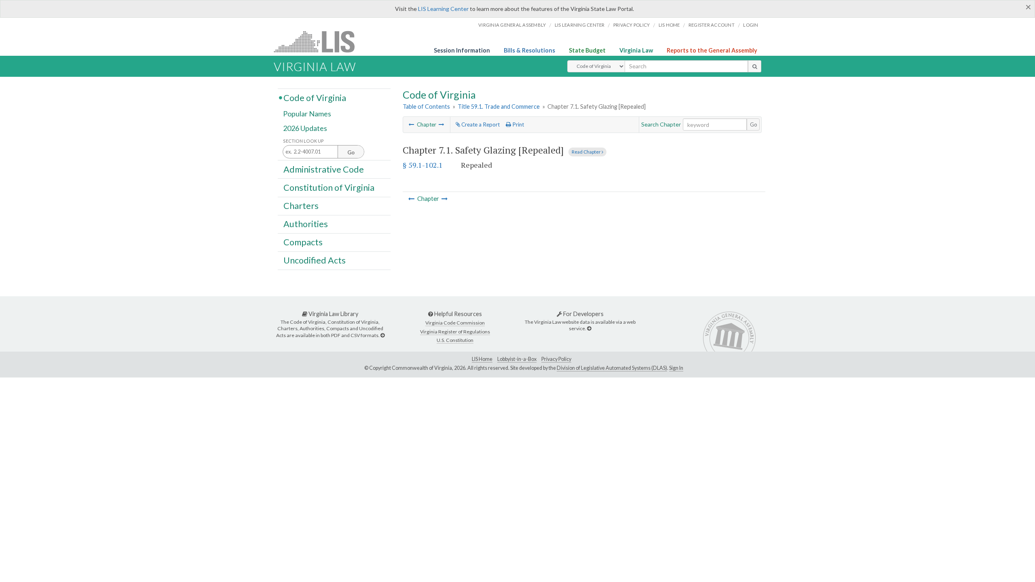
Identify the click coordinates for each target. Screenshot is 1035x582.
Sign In (676, 368)
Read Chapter (587, 152)
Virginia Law (636, 50)
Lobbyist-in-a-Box (517, 359)
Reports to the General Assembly (712, 50)
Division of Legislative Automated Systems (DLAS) (612, 368)
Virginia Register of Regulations (455, 332)
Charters (301, 205)
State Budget (587, 50)
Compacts (303, 242)
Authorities (305, 224)
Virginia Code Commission (455, 323)
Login (750, 24)
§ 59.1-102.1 (423, 165)
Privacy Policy (631, 24)
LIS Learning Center (443, 8)
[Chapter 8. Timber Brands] (441, 124)
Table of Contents (426, 106)
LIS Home (482, 359)
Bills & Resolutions (529, 50)
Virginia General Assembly (512, 24)
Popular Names (307, 114)
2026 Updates (305, 128)
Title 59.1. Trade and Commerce (499, 106)
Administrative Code (323, 169)
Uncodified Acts (314, 260)
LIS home (669, 24)
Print (517, 124)
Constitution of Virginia (328, 187)
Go (753, 124)
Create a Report (480, 124)
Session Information (462, 50)
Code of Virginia (314, 97)
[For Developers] (589, 328)
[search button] (754, 66)
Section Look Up (303, 140)
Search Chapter (661, 124)
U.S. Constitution (455, 340)
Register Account (712, 24)
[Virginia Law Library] (382, 335)
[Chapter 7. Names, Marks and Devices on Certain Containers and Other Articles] (411, 124)
